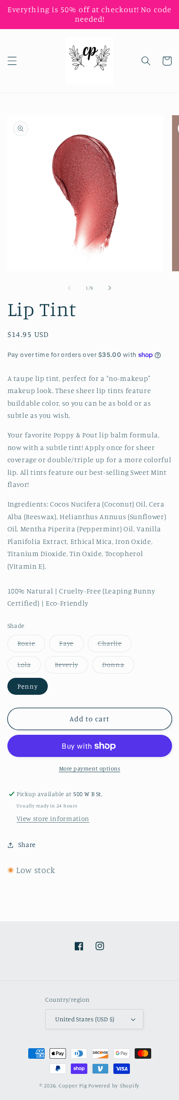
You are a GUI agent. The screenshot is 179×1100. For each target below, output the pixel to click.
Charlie (115, 645)
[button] (11, 60)
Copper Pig (73, 1085)
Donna (118, 666)
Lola (29, 666)
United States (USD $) (84, 1019)
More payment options (89, 768)
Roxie (31, 645)
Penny (27, 686)
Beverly (71, 666)
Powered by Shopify (113, 1085)
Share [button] (27, 844)
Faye (71, 645)
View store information (53, 818)
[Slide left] (69, 287)
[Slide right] (109, 287)
